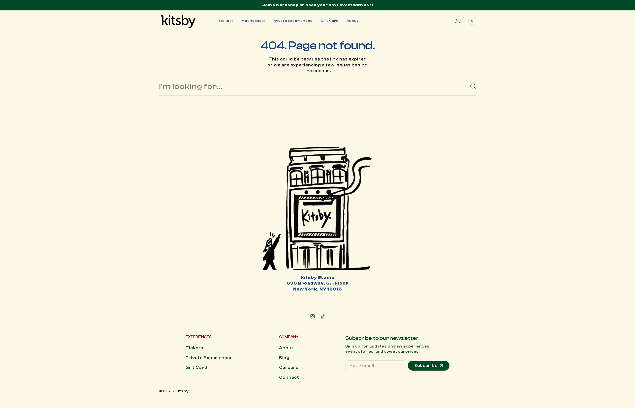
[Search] (471, 86)
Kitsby (182, 391)
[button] (457, 21)
